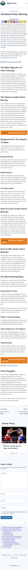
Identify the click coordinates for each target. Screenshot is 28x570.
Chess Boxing (4, 43)
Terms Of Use (14, 557)
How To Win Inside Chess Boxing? (12, 538)
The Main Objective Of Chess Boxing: (12, 527)
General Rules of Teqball (4, 411)
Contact (15, 555)
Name (3, 494)
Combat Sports (14, 11)
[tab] (12, 453)
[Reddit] (8, 21)
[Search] (25, 522)
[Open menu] (26, 3)
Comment (4, 473)
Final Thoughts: (7, 547)
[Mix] (19, 21)
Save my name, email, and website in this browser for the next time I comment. (14, 512)
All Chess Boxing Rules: (9, 539)
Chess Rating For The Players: (13, 544)
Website (3, 508)
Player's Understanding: (11, 542)
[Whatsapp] (22, 21)
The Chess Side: (9, 535)
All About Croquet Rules (14, 62)
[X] (5, 21)
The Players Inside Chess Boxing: (11, 528)
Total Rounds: (8, 545)
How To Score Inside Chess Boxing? (12, 536)
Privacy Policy (22, 555)
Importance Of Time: (10, 541)
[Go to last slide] (4, 439)
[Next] (24, 439)
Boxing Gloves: (9, 531)
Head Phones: (8, 533)
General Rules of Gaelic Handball (23, 411)
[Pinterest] (14, 21)
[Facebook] (3, 21)
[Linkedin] (11, 21)
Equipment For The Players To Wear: (12, 530)
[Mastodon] (17, 21)
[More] (25, 21)
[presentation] (14, 435)
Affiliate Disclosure (7, 555)
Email (3, 501)
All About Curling (12, 365)
